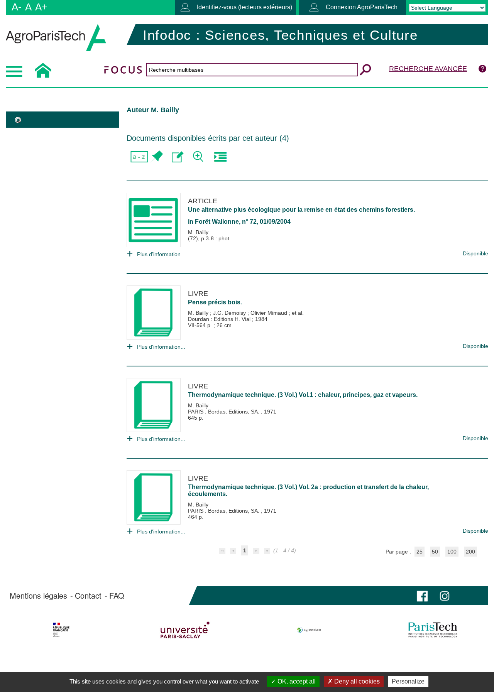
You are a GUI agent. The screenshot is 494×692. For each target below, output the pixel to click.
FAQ (116, 595)
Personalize (408, 681)
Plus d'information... (161, 254)
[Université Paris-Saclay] (185, 630)
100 (452, 552)
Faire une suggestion (177, 157)
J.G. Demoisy (230, 313)
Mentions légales (38, 595)
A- (17, 7)
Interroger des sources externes (220, 157)
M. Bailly (198, 232)
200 (470, 552)
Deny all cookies (356, 681)
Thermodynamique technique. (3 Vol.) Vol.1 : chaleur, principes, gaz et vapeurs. (303, 395)
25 (419, 552)
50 (435, 552)
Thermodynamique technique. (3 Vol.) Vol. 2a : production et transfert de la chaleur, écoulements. (308, 490)
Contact (88, 595)
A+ (41, 7)
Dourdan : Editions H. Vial (220, 319)
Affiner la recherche (199, 157)
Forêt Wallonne (217, 221)
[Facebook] (422, 595)
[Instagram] (444, 595)
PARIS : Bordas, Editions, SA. (224, 411)
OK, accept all (296, 681)
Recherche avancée (428, 69)
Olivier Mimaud (269, 313)
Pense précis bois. (215, 302)
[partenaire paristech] (433, 630)
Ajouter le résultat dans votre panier (156, 157)
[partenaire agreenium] (309, 630)
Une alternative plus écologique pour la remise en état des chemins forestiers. (301, 209)
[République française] (61, 630)
